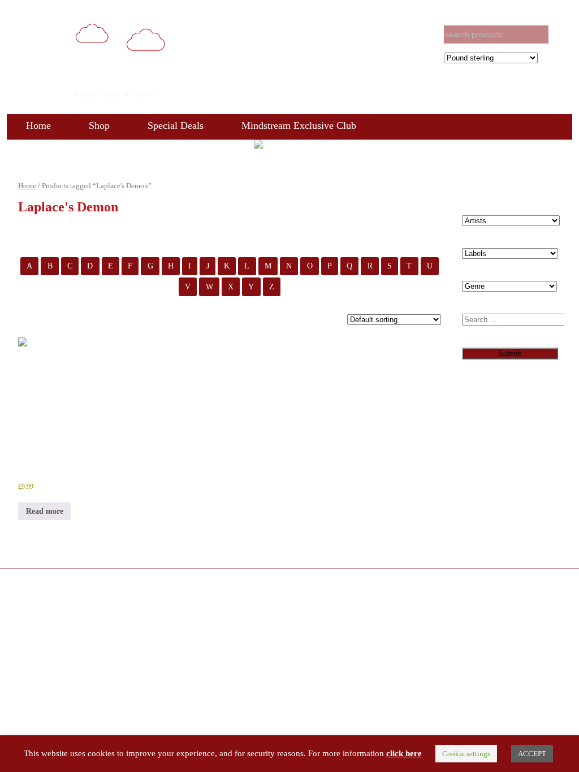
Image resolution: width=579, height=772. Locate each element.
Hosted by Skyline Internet (167, 584)
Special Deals (176, 125)
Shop (99, 125)
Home (38, 125)
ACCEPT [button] (532, 753)
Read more (44, 511)
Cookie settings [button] (466, 753)
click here (404, 753)
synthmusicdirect (95, 584)
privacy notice (544, 585)
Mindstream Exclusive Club (298, 125)
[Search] (561, 34)
